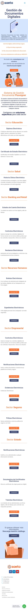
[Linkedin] (14, 571)
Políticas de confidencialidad (7, 592)
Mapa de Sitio (4, 595)
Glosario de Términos (6, 588)
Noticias (3, 587)
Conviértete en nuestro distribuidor (8, 597)
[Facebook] (10, 571)
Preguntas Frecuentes (6, 590)
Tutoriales (4, 593)
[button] (24, 3)
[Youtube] (17, 571)
